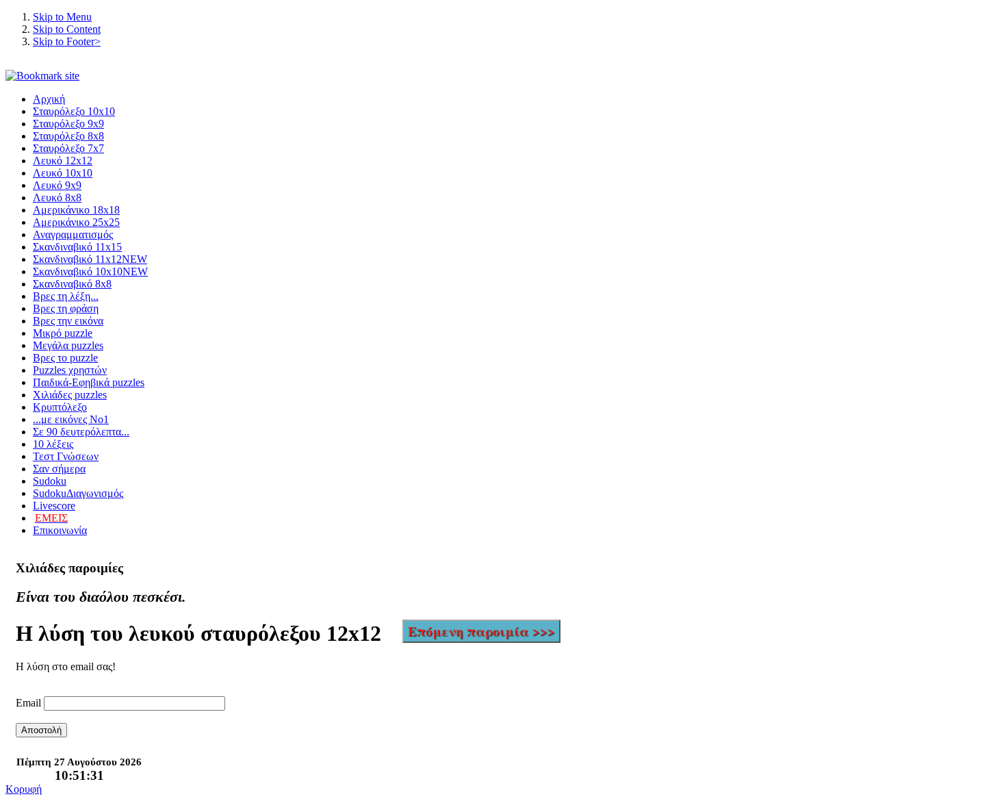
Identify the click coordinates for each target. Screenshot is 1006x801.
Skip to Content (67, 29)
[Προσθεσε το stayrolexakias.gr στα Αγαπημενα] (42, 75)
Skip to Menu (62, 17)
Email (28, 703)
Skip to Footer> (67, 41)
